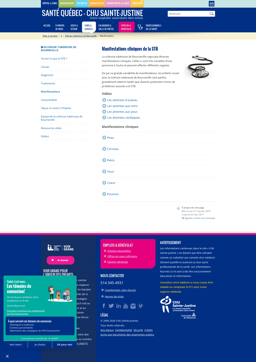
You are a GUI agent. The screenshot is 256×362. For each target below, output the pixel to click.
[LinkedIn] (118, 305)
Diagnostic (47, 75)
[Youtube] (125, 305)
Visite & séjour (74, 27)
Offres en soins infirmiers (122, 256)
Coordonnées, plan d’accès (120, 290)
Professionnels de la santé (153, 27)
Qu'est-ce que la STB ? (54, 58)
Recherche (82, 3)
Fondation (137, 3)
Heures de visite (114, 296)
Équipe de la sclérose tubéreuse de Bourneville (61, 118)
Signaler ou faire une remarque (200, 218)
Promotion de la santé (117, 3)
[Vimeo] (140, 305)
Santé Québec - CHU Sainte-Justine (92, 13)
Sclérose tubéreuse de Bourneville (81, 35)
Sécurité (138, 330)
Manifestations (50, 91)
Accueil (47, 25)
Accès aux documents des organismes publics (127, 334)
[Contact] (211, 4)
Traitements (48, 83)
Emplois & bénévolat (126, 27)
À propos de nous (59, 27)
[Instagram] (133, 305)
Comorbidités (49, 100)
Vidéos (45, 136)
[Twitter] (111, 305)
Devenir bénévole (117, 262)
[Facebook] (103, 305)
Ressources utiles (51, 128)
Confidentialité (123, 330)
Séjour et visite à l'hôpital (56, 108)
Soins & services (88, 27)
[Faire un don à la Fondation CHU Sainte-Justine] (58, 251)
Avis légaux (107, 330)
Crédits (148, 330)
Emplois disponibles (119, 251)
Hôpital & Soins (49, 3)
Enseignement (67, 3)
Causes (45, 67)
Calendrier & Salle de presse (106, 27)
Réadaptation (96, 3)
